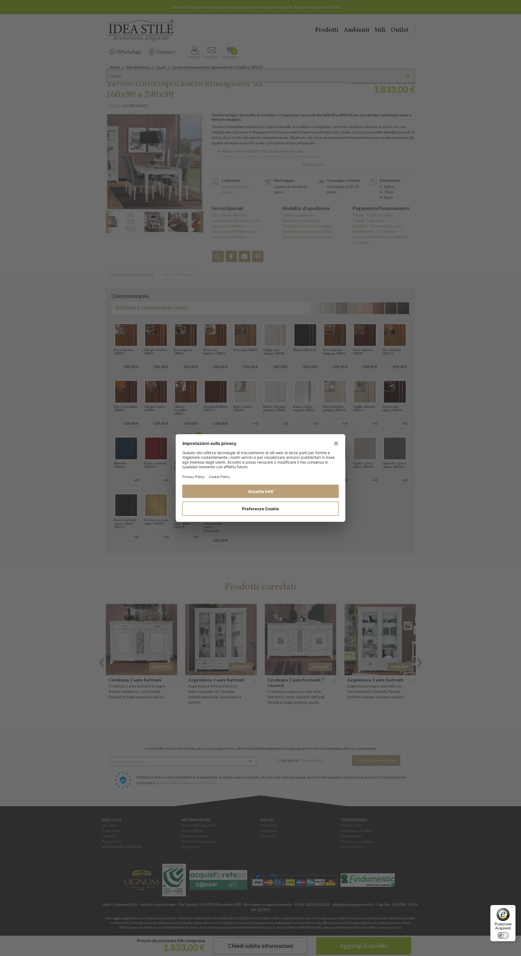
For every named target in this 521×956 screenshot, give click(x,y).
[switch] (503, 935)
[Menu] (512, 908)
